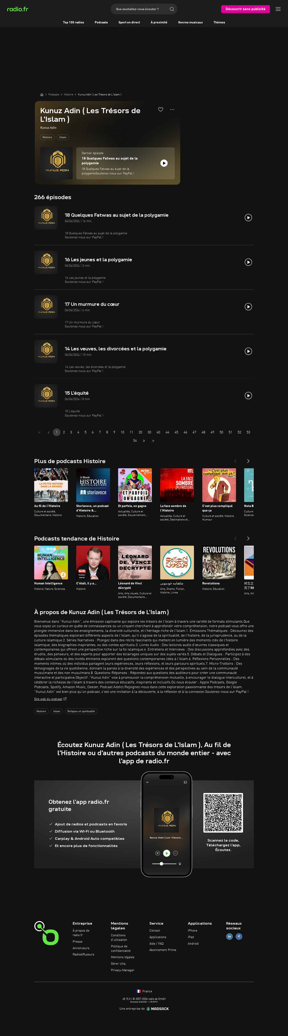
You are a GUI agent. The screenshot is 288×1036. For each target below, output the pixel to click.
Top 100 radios (73, 22)
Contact (154, 930)
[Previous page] (48, 432)
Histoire (47, 137)
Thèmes (219, 22)
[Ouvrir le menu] (278, 9)
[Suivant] (248, 459)
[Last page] (153, 440)
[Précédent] (235, 459)
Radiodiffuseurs (83, 954)
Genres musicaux (190, 22)
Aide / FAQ (156, 943)
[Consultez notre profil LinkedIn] (229, 936)
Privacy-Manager (122, 970)
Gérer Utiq (118, 963)
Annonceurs (81, 948)
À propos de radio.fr (81, 933)
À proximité (159, 22)
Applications (157, 937)
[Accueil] (42, 94)
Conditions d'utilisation (119, 937)
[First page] (39, 432)
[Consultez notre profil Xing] (239, 936)
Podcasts (101, 22)
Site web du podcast (48, 699)
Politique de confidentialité (120, 949)
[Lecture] (164, 163)
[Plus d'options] (172, 109)
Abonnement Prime (162, 950)
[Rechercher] (172, 9)
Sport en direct (129, 22)
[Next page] (144, 440)
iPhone (192, 930)
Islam (62, 137)
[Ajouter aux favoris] (160, 109)
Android (193, 943)
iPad (191, 937)
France (147, 991)
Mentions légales (122, 957)
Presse (77, 941)
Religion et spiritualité (81, 711)
